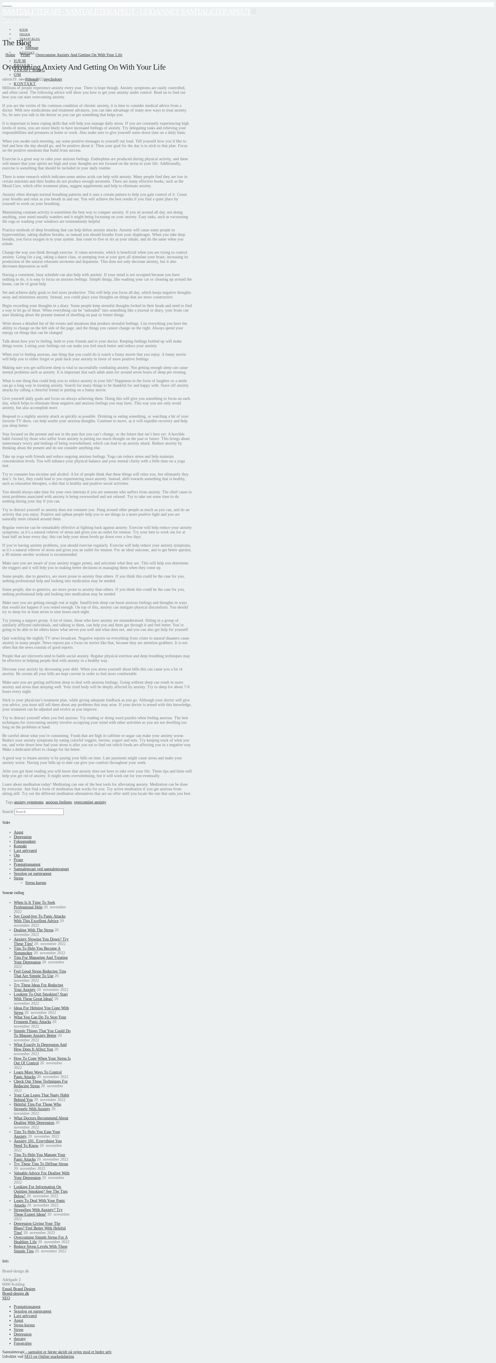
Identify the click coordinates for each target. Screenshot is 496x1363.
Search (7, 811)
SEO (6, 1298)
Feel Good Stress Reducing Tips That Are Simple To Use (40, 973)
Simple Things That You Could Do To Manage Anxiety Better (42, 1033)
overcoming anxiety (90, 802)
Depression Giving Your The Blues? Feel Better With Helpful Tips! (40, 1228)
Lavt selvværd (25, 850)
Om (17, 855)
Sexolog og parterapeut (32, 873)
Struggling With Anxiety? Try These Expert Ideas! (38, 1212)
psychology (53, 79)
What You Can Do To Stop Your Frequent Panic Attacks (40, 1019)
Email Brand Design (18, 1289)
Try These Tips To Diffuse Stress (41, 1164)
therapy (20, 1339)
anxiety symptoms (28, 802)
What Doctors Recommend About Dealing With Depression (41, 1120)
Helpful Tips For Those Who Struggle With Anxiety (37, 1106)
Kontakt (20, 846)
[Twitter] (7, 4)
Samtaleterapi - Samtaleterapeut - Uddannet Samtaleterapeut (126, 11)
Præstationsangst (27, 864)
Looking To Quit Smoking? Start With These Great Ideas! (41, 996)
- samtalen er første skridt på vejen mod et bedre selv (68, 1352)
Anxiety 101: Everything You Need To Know (38, 1143)
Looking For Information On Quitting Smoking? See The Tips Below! (40, 1191)
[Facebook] (3, 4)
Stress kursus (35, 883)
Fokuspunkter (25, 841)
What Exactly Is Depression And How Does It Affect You (40, 1047)
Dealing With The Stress (33, 930)
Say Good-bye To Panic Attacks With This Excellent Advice (39, 918)
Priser (18, 860)
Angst (18, 832)
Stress (18, 878)
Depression (23, 837)
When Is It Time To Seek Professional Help (34, 904)
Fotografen (23, 1343)
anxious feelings (59, 802)
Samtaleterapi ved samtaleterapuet (41, 869)
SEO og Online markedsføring (49, 1356)
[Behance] (10, 4)
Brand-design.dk (15, 1293)
